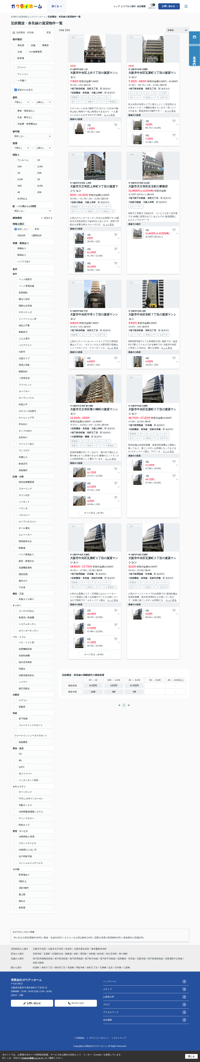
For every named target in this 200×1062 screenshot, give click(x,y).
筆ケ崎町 (89, 406)
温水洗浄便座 (25, 662)
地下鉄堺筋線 (136, 425)
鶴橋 (87, 436)
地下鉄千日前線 (137, 198)
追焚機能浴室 (25, 649)
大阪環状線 (77, 436)
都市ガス (23, 581)
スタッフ (107, 989)
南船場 (68, 953)
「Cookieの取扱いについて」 (32, 1058)
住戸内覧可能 (25, 856)
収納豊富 (23, 742)
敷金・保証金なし (26, 110)
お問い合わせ (168, 6)
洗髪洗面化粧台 (26, 675)
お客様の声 (108, 997)
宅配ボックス (25, 805)
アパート (22, 67)
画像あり (22, 248)
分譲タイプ (24, 358)
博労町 (83, 953)
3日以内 (21, 235)
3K (38, 179)
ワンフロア (24, 450)
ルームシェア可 (26, 417)
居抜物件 (23, 470)
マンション (23, 74)
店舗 (33, 45)
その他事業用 (35, 51)
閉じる (191, 1056)
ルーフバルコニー (27, 521)
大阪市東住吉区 (81, 949)
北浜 (110, 967)
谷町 (144, 311)
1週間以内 (37, 235)
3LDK (40, 185)
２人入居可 (24, 338)
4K (19, 192)
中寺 (86, 311)
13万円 (113, 685)
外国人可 (23, 404)
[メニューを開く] (186, 6)
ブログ (106, 1004)
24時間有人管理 (26, 836)
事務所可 (23, 332)
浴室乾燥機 (24, 655)
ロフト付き (24, 495)
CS (20, 754)
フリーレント (25, 384)
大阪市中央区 (77, 69)
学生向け (23, 424)
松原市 (68, 949)
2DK (39, 173)
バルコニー (24, 515)
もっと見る (109, 115)
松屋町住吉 (58, 953)
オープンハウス (26, 398)
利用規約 (80, 1038)
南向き (22, 901)
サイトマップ (120, 1038)
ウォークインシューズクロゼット (30, 735)
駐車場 (21, 58)
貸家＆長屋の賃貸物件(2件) (108, 937)
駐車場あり (24, 874)
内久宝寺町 (112, 953)
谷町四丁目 (59, 967)
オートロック (25, 792)
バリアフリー (25, 345)
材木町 (101, 953)
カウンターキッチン (28, 630)
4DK (39, 192)
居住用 (21, 45)
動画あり (22, 255)
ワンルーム (23, 160)
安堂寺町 (37, 953)
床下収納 (23, 718)
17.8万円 (134, 685)
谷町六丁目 (46, 967)
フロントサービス (27, 843)
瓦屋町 (145, 69)
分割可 (22, 351)
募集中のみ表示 (25, 90)
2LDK (20, 179)
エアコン (23, 700)
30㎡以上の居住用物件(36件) (27, 937)
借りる (55, 6)
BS (20, 760)
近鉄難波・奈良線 (80, 92)
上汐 (86, 69)
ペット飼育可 (25, 279)
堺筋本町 (80, 967)
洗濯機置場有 (25, 567)
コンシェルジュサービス (31, 863)
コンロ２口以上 (26, 611)
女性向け (23, 437)
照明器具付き (25, 541)
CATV (21, 767)
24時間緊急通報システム (31, 811)
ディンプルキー (26, 818)
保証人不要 (24, 325)
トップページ (109, 981)
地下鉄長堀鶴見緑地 (43, 958)
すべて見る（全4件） (94, 654)
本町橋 (92, 953)
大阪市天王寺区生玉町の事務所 (148, 186)
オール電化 (24, 528)
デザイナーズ (25, 312)
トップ (116, 6)
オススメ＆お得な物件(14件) (78, 937)
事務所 (45, 45)
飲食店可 (23, 463)
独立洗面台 (24, 688)
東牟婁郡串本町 (99, 949)
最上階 (22, 894)
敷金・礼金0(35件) (53, 937)
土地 (20, 51)
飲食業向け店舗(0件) (133, 937)
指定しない (23, 229)
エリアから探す (128, 6)
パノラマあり (24, 261)
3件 (113, 691)
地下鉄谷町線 (78, 88)
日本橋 (148, 425)
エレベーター (25, 534)
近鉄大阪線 (77, 202)
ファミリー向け (26, 444)
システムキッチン (27, 624)
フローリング (25, 488)
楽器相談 (23, 292)
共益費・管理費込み (27, 124)
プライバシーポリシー (99, 1038)
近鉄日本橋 (155, 429)
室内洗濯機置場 (26, 482)
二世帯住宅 (24, 378)
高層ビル (23, 457)
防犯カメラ (24, 825)
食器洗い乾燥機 (26, 617)
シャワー (23, 682)
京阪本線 (141, 958)
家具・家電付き (26, 561)
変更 (49, 32)
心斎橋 (126, 967)
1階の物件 (24, 888)
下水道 (22, 587)
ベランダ (23, 508)
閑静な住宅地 (25, 305)
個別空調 (23, 574)
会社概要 (141, 6)
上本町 (88, 183)
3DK (20, 185)
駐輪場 (22, 548)
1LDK (40, 166)
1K (38, 160)
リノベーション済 (27, 319)
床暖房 (22, 707)
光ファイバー (25, 773)
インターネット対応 (28, 780)
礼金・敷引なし (25, 117)
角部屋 (22, 907)
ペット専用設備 (26, 286)
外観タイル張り (26, 599)
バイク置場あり (26, 554)
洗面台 (22, 668)
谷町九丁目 (92, 88)
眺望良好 (23, 371)
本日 (37, 229)
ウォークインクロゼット (31, 725)
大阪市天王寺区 (78, 183)
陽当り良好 (24, 299)
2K (19, 173)
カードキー (24, 391)
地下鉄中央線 (92, 958)
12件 (93, 691)
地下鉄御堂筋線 (156, 958)
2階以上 (23, 881)
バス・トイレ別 (26, 642)
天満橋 (103, 967)
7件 (134, 691)
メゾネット (24, 502)
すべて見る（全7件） (94, 513)
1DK (20, 166)
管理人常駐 (24, 365)
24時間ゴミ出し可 (28, 850)
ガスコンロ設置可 (27, 411)
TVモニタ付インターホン (31, 798)
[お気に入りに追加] (116, 124)
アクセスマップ (110, 1012)
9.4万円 (93, 685)
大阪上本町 (96, 92)
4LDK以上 (22, 198)
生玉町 (147, 183)
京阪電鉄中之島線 (174, 958)
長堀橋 (70, 967)
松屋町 (36, 967)
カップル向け (25, 431)
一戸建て (22, 80)
